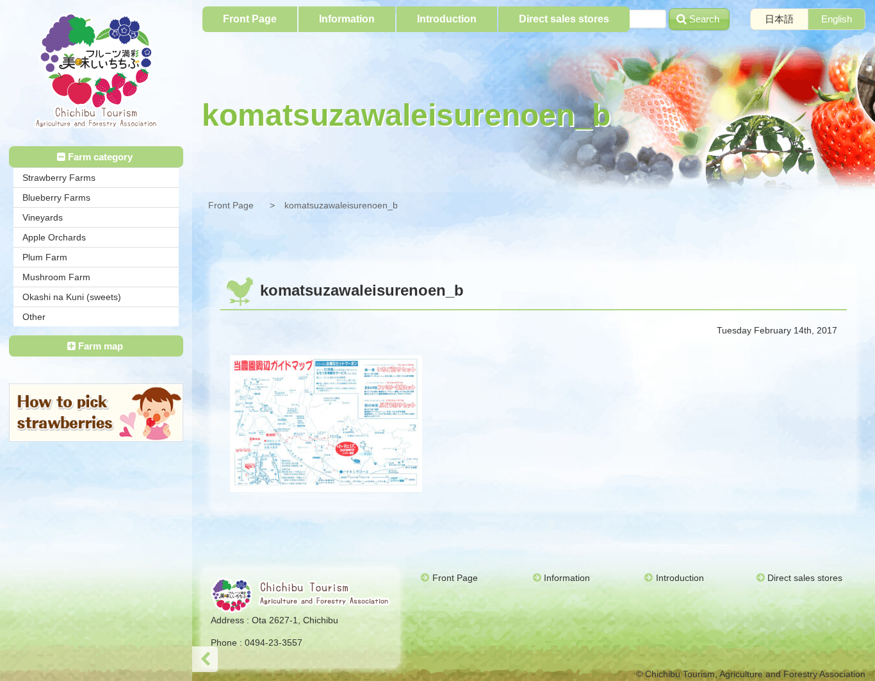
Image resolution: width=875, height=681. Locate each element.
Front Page (231, 205)
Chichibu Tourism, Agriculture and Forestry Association (96, 71)
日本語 (779, 18)
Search (704, 18)
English (836, 18)
